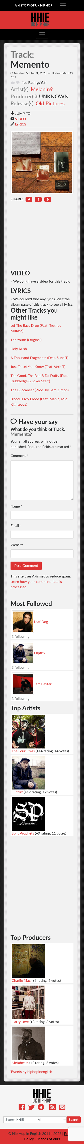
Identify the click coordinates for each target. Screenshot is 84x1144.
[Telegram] (41, 1108)
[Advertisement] (42, 238)
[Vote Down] (17, 82)
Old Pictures (50, 103)
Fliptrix (39, 653)
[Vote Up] (13, 82)
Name (16, 506)
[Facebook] (22, 1108)
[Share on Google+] (47, 199)
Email (16, 526)
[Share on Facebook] (38, 199)
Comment (19, 456)
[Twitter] (31, 1108)
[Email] (62, 1108)
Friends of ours (48, 1139)
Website (17, 545)
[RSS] (52, 1108)
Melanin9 (42, 89)
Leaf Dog (41, 622)
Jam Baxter (43, 684)
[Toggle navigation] (63, 5)
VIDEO (20, 119)
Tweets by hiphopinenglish (31, 1072)
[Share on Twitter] (29, 199)
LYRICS (20, 124)
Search (74, 1119)
